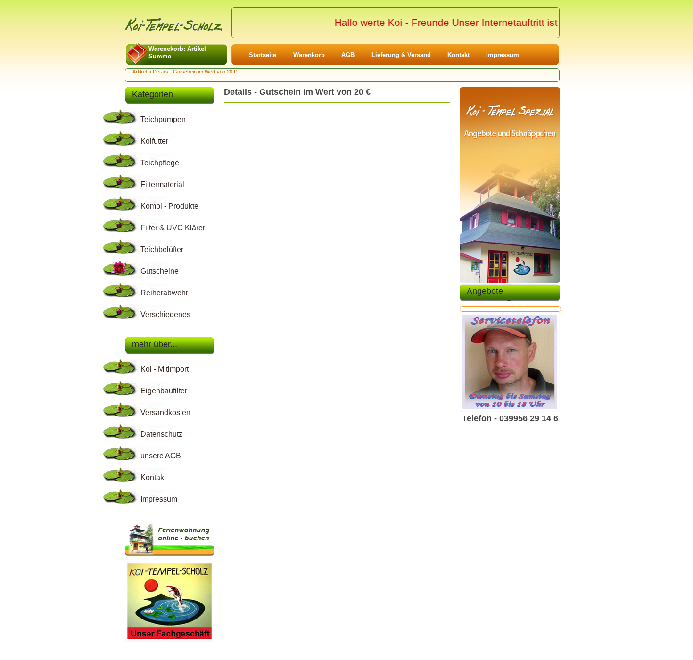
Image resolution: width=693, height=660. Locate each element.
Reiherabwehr (164, 293)
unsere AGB (160, 456)
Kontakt (458, 54)
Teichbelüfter (161, 249)
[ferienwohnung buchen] (169, 557)
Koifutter (154, 141)
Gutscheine (159, 271)
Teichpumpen (163, 119)
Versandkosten (165, 412)
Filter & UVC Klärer (172, 228)
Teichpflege (159, 163)
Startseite (262, 54)
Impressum (502, 54)
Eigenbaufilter (163, 391)
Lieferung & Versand (401, 54)
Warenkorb (309, 54)
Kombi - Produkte (169, 206)
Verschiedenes (165, 314)
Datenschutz (161, 434)
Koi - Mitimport (164, 369)
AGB (348, 54)
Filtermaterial (162, 184)
